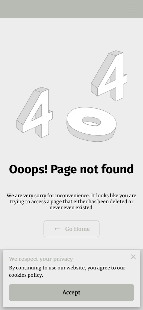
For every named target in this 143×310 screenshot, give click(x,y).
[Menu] (133, 9)
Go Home (77, 229)
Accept (71, 292)
